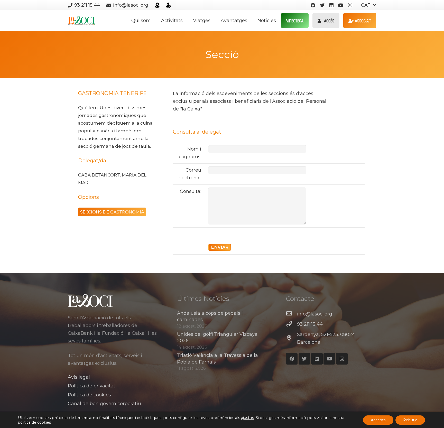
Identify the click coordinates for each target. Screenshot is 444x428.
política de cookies (34, 422)
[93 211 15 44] (291, 324)
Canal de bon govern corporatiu (104, 403)
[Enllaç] (157, 5)
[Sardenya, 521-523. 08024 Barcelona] (291, 338)
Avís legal (79, 377)
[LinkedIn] (331, 5)
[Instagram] (350, 5)
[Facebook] (313, 5)
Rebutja (410, 420)
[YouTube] (340, 5)
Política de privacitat (91, 386)
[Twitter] (322, 5)
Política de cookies (89, 395)
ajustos (247, 417)
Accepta (378, 420)
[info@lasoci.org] (291, 314)
